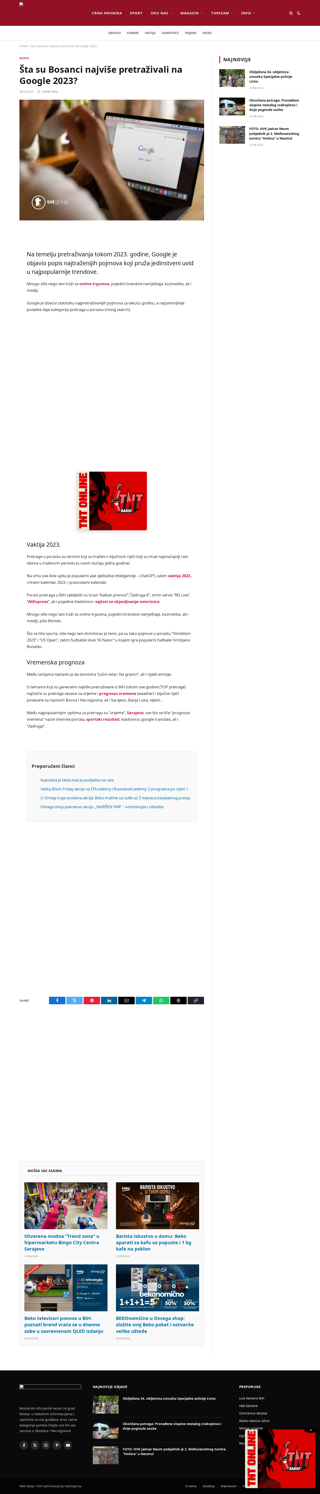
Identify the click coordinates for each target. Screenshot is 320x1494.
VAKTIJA (150, 33)
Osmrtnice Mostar (253, 1413)
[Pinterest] (7, 279)
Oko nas (159, 13)
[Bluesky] (7, 303)
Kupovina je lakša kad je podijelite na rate (77, 780)
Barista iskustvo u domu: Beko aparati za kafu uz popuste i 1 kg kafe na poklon (153, 1242)
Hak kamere (248, 1405)
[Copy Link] (7, 387)
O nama (190, 1486)
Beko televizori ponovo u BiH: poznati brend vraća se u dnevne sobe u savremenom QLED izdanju (63, 1324)
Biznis (24, 58)
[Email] (7, 291)
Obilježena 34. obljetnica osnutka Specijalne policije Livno (270, 76)
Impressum (229, 1486)
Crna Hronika (107, 13)
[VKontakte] (7, 339)
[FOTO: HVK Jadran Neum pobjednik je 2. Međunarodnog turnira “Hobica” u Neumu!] (232, 135)
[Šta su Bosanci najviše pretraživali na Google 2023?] (111, 160)
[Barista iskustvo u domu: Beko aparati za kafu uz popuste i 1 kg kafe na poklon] (157, 1205)
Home (23, 46)
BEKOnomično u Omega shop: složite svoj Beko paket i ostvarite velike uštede (155, 1324)
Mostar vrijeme (251, 1428)
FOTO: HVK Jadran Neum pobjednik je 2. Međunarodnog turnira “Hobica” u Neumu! (274, 133)
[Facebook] (7, 243)
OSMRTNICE (170, 33)
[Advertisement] (112, 392)
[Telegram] (7, 351)
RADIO (207, 33)
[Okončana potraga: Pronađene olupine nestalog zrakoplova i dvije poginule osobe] (232, 106)
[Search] (291, 13)
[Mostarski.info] (51, 13)
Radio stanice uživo (254, 1420)
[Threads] (7, 375)
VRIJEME (191, 33)
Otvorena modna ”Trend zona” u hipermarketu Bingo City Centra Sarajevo (61, 1242)
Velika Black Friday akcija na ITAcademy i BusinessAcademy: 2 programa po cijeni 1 (114, 789)
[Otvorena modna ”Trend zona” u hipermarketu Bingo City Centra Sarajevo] (66, 1205)
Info (246, 13)
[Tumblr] (7, 327)
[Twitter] (7, 255)
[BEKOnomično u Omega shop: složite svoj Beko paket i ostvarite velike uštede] (157, 1287)
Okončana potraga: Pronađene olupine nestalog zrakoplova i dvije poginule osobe (274, 105)
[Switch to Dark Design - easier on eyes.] (298, 13)
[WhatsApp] (7, 363)
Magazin (189, 13)
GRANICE (114, 33)
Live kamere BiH (251, 1398)
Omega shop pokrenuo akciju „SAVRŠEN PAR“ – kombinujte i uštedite (102, 806)
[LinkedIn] (7, 315)
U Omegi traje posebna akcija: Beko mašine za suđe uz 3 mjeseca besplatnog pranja (115, 797)
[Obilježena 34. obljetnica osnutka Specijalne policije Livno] (232, 78)
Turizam (220, 13)
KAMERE (133, 33)
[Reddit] (7, 267)
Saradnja (208, 1486)
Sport (136, 13)
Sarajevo (135, 712)
